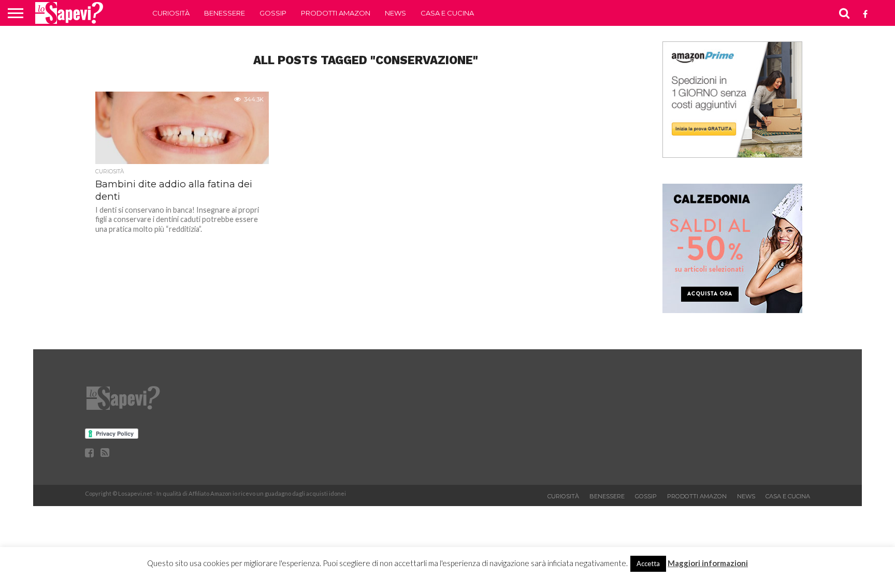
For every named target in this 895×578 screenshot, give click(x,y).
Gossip (272, 13)
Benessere (224, 13)
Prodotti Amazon (335, 13)
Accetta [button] (648, 563)
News (395, 13)
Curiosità (171, 13)
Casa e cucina (447, 13)
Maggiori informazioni (708, 563)
